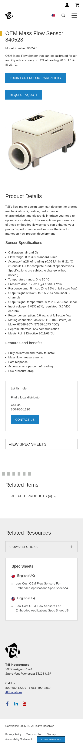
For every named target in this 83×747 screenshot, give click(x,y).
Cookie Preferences (51, 739)
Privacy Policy (13, 734)
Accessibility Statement (18, 739)
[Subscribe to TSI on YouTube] (24, 704)
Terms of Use (34, 734)
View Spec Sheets (27, 444)
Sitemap (51, 734)
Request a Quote (24, 95)
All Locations (13, 692)
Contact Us (24, 419)
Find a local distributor (26, 397)
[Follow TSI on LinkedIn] (16, 704)
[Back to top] (77, 741)
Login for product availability (36, 78)
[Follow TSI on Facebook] (7, 704)
